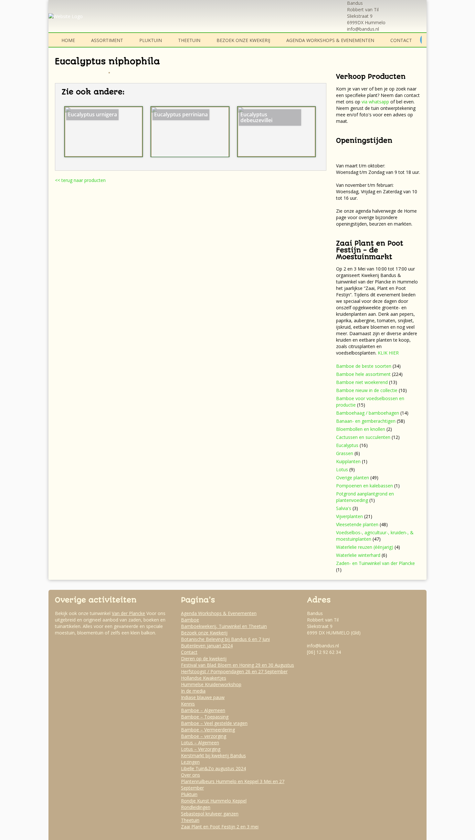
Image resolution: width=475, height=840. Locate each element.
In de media (193, 691)
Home (68, 40)
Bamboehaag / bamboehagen (367, 413)
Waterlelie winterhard (358, 555)
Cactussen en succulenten (363, 437)
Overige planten (352, 477)
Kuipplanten (348, 461)
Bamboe (190, 620)
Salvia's (343, 508)
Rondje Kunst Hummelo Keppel (214, 801)
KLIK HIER (388, 353)
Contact (401, 40)
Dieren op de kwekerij (204, 658)
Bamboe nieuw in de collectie (366, 390)
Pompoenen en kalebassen (364, 486)
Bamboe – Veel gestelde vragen (214, 723)
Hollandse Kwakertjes (203, 678)
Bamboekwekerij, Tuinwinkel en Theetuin (224, 626)
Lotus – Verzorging (200, 749)
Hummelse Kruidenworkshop (211, 684)
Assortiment (107, 40)
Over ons (190, 775)
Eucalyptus (347, 445)
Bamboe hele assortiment (363, 374)
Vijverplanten (349, 516)
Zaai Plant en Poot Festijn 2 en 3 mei (220, 827)
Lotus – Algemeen (200, 742)
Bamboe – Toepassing (204, 717)
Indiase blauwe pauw (203, 697)
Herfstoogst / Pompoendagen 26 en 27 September (234, 671)
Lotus (342, 469)
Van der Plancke (128, 613)
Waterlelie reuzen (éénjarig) (364, 547)
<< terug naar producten (80, 180)
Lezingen (190, 762)
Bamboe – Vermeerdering (208, 730)
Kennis (188, 704)
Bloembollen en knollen (360, 429)
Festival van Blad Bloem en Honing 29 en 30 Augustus (237, 665)
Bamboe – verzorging (203, 736)
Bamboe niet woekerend (362, 382)
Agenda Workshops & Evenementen (330, 40)
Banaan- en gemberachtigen (366, 421)
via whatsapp (375, 102)
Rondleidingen (195, 807)
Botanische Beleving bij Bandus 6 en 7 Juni (225, 639)
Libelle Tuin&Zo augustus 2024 (213, 768)
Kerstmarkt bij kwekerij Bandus (213, 755)
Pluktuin (150, 40)
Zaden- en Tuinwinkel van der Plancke (375, 563)
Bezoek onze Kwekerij (243, 40)
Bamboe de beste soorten (363, 366)
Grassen (344, 453)
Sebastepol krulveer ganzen (209, 814)
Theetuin (189, 40)
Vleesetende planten (357, 524)
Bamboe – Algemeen (203, 710)
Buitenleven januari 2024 (207, 646)
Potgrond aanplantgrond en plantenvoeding (365, 497)
